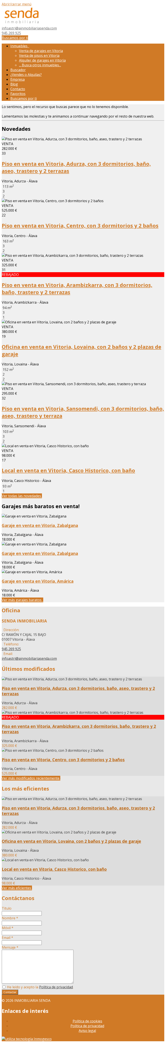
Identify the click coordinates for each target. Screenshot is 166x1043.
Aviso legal (87, 1030)
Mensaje (10, 947)
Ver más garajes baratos (22, 600)
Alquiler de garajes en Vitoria (42, 60)
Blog (14, 84)
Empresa (17, 79)
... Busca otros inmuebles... (40, 65)
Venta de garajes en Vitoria (41, 50)
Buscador (18, 69)
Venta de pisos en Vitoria (39, 55)
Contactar (9, 992)
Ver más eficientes (17, 888)
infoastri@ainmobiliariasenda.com (29, 28)
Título (6, 908)
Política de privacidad (56, 987)
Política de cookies (87, 1021)
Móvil (7, 927)
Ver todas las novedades (22, 495)
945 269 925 (11, 33)
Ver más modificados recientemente (31, 778)
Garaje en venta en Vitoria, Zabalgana (40, 525)
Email (7, 937)
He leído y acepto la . (39, 987)
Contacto (17, 89)
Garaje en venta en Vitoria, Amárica (37, 581)
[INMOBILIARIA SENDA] (22, 23)
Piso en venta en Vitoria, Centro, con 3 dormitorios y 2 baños (80, 225)
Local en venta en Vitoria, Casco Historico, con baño (68, 470)
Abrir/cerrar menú (16, 4)
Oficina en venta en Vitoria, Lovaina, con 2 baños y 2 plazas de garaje (71, 841)
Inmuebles (19, 46)
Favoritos (18, 93)
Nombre (10, 918)
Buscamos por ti (15, 37)
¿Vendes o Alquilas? (26, 74)
